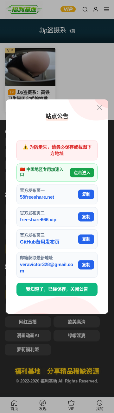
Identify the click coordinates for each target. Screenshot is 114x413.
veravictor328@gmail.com (46, 267)
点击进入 (82, 172)
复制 (86, 194)
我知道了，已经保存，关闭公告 (57, 289)
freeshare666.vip (38, 219)
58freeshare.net (37, 197)
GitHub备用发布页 (40, 242)
